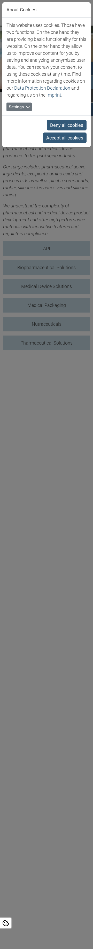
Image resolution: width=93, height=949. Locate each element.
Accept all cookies (64, 138)
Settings (16, 106)
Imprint (54, 95)
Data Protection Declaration (42, 88)
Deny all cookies (66, 125)
